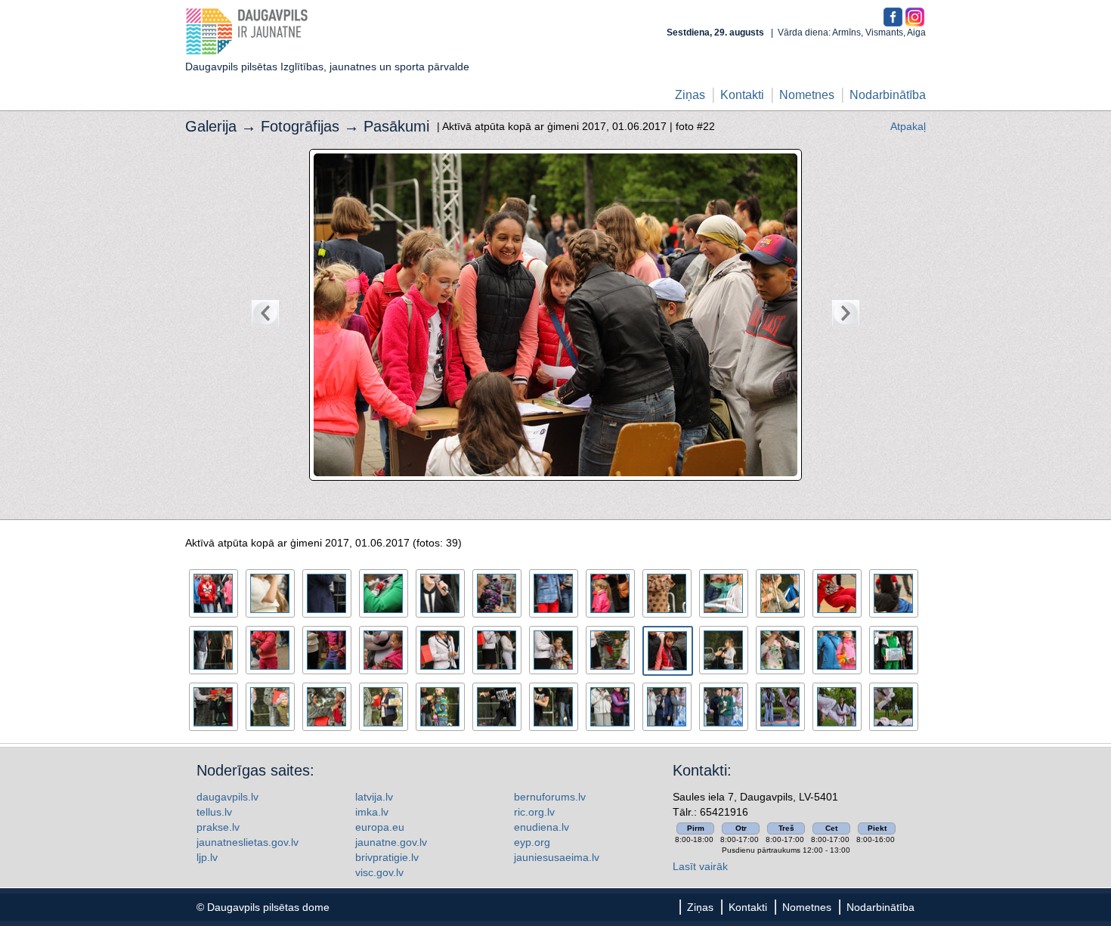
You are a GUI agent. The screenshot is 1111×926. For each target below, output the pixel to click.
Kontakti (742, 94)
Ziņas (690, 94)
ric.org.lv (534, 812)
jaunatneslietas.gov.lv (248, 842)
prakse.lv (218, 827)
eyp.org (532, 842)
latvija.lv (374, 797)
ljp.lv (207, 857)
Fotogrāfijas (300, 126)
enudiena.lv (541, 827)
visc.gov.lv (379, 872)
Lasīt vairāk (700, 866)
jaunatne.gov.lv (391, 842)
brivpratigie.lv (387, 857)
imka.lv (371, 812)
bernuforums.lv (550, 797)
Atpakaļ (908, 126)
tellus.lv (214, 812)
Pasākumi (396, 126)
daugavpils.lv (227, 797)
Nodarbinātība (887, 94)
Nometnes (806, 94)
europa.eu (379, 827)
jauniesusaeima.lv (556, 857)
